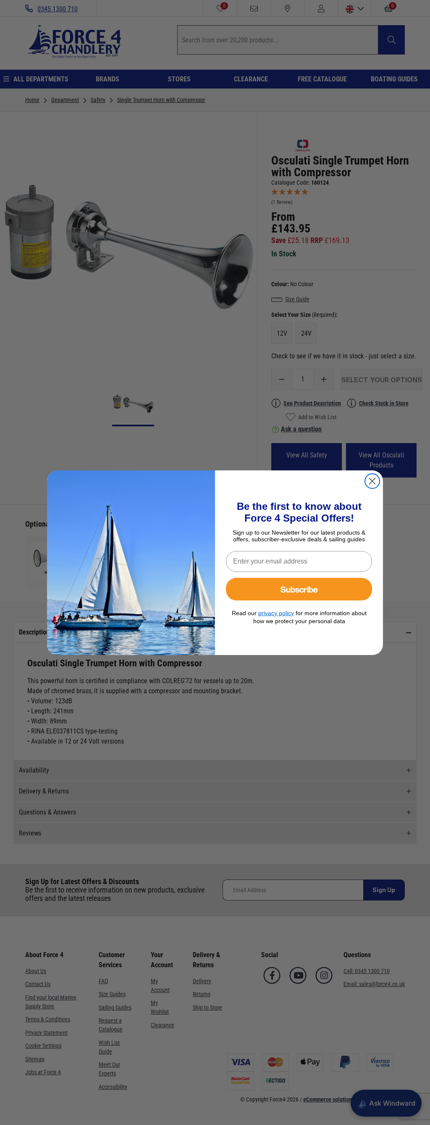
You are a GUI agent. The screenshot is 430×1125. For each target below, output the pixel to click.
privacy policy (276, 613)
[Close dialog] (372, 481)
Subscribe (299, 589)
